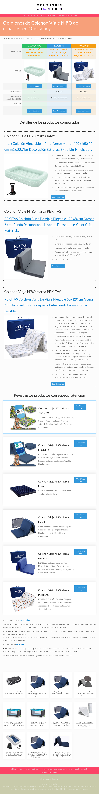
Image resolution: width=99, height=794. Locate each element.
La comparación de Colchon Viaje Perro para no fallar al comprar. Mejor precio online (14, 693)
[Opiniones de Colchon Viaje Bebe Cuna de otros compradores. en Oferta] (37, 711)
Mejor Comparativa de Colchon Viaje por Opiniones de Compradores (61, 693)
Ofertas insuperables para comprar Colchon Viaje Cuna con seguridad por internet (61, 754)
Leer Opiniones (34, 86)
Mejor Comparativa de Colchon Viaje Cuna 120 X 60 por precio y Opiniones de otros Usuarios (37, 694)
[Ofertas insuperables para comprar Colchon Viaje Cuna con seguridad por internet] (61, 741)
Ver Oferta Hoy (80, 407)
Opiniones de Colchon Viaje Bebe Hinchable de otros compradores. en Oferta (14, 754)
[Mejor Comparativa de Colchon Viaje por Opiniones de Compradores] (61, 681)
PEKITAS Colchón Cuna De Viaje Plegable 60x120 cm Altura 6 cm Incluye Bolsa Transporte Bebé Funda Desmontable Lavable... (48, 305)
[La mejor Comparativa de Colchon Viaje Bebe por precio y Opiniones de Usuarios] (61, 711)
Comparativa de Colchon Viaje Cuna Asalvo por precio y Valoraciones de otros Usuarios (14, 723)
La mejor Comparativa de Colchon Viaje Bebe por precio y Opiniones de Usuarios (61, 723)
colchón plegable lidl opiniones (49, 779)
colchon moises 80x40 (49, 784)
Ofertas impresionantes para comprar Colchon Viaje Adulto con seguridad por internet (85, 693)
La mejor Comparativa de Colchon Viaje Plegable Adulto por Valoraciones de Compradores (37, 755)
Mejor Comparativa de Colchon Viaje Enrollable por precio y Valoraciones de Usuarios (85, 724)
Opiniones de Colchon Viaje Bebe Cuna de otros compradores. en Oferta (37, 723)
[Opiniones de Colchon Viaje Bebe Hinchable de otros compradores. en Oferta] (14, 741)
